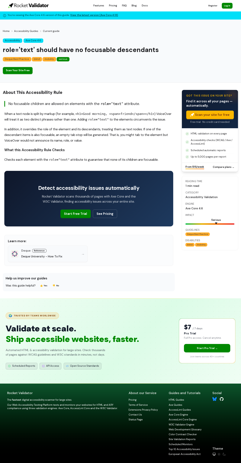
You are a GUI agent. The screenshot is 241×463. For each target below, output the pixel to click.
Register (212, 5)
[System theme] (214, 454)
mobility (49, 59)
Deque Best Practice (17, 59)
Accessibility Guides (26, 31)
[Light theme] (219, 454)
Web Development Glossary (185, 429)
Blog (134, 5)
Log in (227, 5)
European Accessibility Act (185, 454)
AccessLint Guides (180, 409)
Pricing (113, 5)
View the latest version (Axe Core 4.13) (94, 15)
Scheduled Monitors (181, 444)
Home (6, 31)
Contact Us (135, 414)
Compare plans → (223, 167)
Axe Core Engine (178, 414)
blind (37, 59)
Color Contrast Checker (183, 434)
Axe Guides (175, 404)
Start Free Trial (75, 214)
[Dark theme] (224, 454)
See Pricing (105, 214)
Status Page (136, 419)
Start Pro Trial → (207, 348)
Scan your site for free (212, 115)
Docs (145, 5)
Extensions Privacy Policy (143, 409)
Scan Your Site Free (18, 70)
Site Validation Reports (182, 439)
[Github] (222, 398)
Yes (43, 285)
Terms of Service (138, 404)
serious (63, 59)
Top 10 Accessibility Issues (184, 449)
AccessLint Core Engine (183, 419)
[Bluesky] (214, 399)
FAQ (124, 5)
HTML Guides (176, 399)
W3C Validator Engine (181, 424)
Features (98, 5)
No (56, 285)
